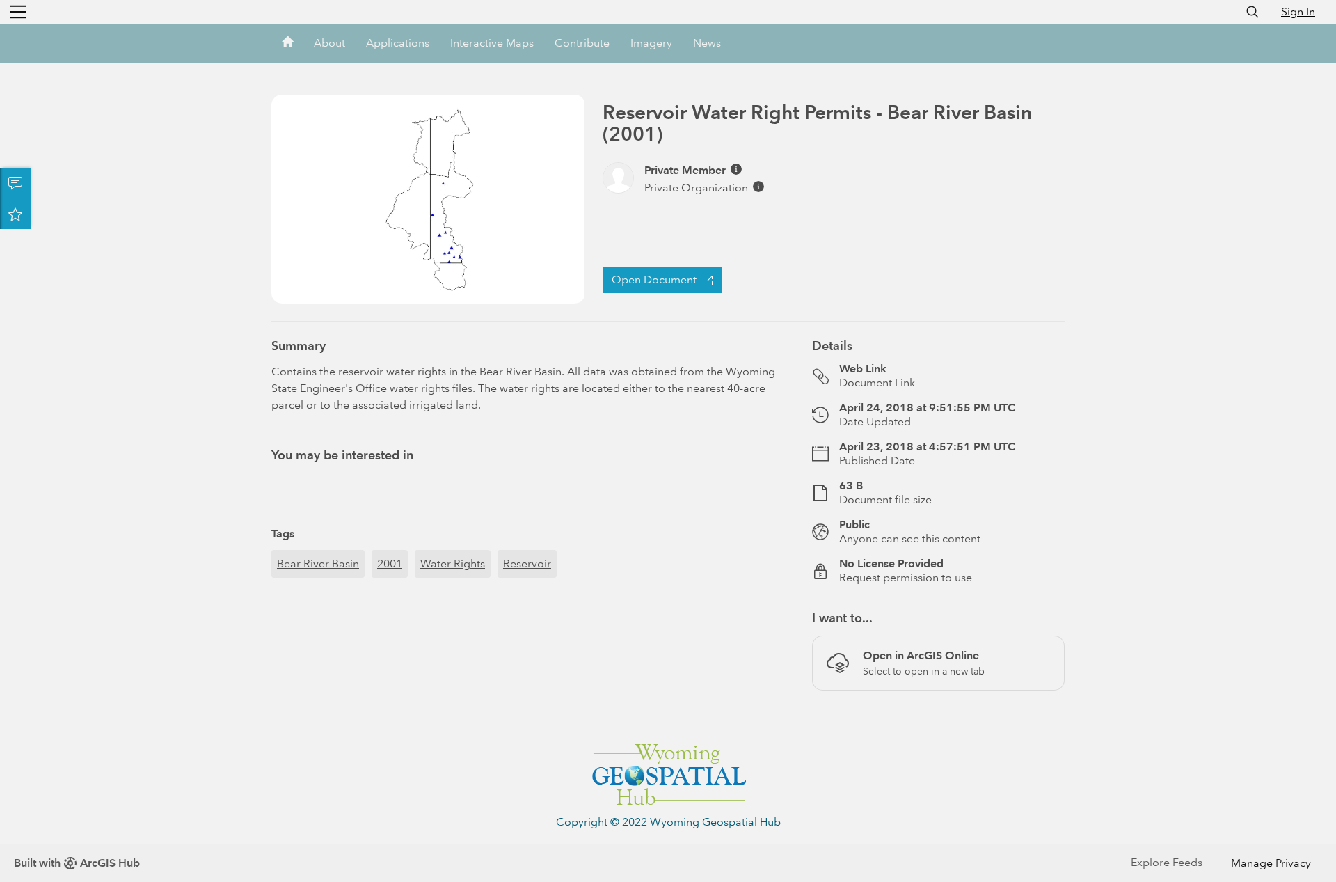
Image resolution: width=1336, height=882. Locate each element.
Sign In (1298, 11)
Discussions (15, 183)
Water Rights (452, 563)
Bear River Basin (318, 563)
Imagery (651, 42)
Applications (397, 42)
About (329, 42)
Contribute (582, 42)
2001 (389, 563)
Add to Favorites (15, 213)
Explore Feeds (1166, 862)
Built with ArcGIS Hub (77, 862)
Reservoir (527, 563)
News (707, 42)
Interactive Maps (492, 42)
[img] (736, 169)
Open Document (654, 279)
